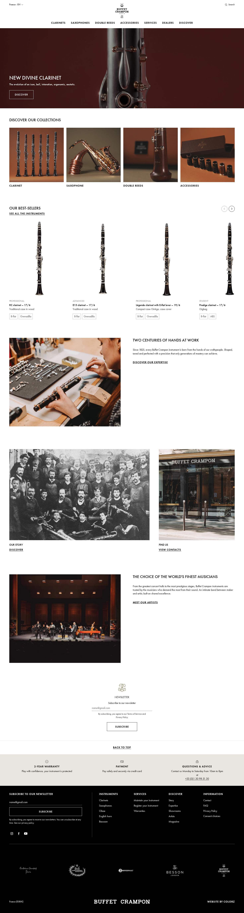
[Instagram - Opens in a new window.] (11, 834)
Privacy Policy (210, 810)
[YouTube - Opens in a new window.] (25, 834)
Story (171, 800)
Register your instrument (146, 805)
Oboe (102, 810)
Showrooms (175, 810)
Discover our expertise (150, 362)
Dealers (168, 22)
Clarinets (58, 22)
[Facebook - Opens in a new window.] (18, 834)
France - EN (14, 4)
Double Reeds (105, 22)
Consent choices (211, 816)
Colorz (229, 901)
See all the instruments (27, 213)
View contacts (170, 549)
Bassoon (103, 821)
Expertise (173, 805)
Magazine (174, 821)
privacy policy (28, 822)
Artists (172, 816)
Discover (186, 22)
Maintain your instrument (146, 800)
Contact (207, 800)
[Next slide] (232, 209)
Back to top (122, 747)
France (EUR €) (16, 901)
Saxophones (80, 22)
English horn (105, 816)
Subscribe (122, 726)
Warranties (139, 810)
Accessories (129, 22)
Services (150, 22)
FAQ (205, 805)
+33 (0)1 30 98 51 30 (197, 778)
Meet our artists (145, 602)
